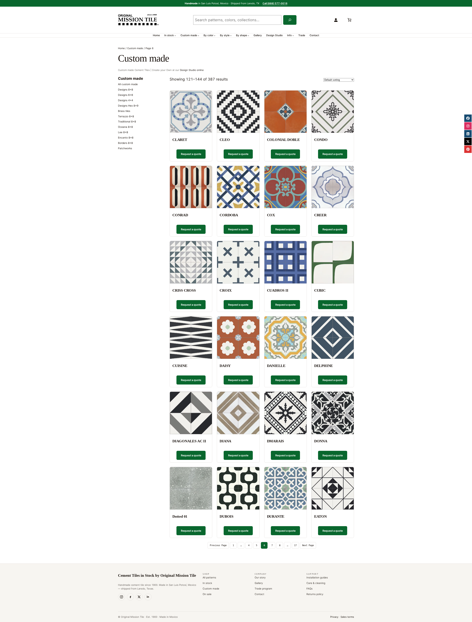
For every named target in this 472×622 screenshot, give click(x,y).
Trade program (263, 588)
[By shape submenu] (248, 35)
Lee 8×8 (123, 132)
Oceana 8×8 (125, 126)
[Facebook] (130, 596)
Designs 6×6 (125, 94)
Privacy (334, 616)
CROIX (226, 290)
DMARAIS (275, 441)
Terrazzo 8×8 (126, 116)
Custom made (135, 48)
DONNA (320, 441)
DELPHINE (323, 366)
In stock (207, 583)
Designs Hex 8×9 (128, 105)
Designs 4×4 (125, 100)
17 (295, 545)
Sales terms (347, 616)
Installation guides (317, 577)
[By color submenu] (214, 35)
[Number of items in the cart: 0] (349, 20)
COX (271, 215)
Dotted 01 (179, 516)
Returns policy (314, 594)
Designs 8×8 (125, 89)
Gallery (259, 583)
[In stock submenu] (175, 35)
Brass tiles (124, 111)
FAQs (309, 588)
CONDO (321, 140)
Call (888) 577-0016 (275, 3)
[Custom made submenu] (198, 35)
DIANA (225, 441)
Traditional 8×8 (127, 121)
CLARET (179, 140)
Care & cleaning (315, 583)
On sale (207, 594)
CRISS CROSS (184, 290)
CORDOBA (229, 215)
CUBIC (320, 290)
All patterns (209, 577)
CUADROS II (277, 290)
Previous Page (218, 545)
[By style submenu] (231, 35)
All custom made (128, 84)
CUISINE (179, 366)
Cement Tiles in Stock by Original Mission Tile (157, 575)
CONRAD (180, 215)
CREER (320, 215)
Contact (259, 594)
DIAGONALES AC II (189, 441)
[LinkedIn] (148, 596)
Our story (260, 577)
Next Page (308, 545)
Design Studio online (192, 70)
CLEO (225, 140)
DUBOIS (226, 516)
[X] (139, 596)
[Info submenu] (293, 35)
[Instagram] (121, 596)
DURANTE (275, 516)
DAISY (225, 366)
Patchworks (125, 148)
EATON (320, 516)
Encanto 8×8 (125, 137)
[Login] (335, 20)
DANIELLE (276, 366)
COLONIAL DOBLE (283, 140)
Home (121, 48)
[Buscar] (289, 20)
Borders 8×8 (125, 142)
